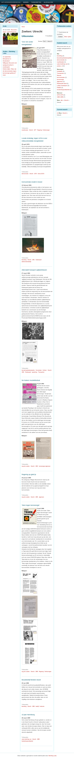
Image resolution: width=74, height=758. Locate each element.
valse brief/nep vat (26, 739)
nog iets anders (26, 466)
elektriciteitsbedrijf (26, 261)
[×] (57, 113)
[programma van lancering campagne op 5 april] (30, 617)
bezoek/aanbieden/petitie (28, 370)
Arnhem (45, 370)
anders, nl (60, 66)
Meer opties (67, 36)
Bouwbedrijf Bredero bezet (31, 680)
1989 (38, 739)
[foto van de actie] (33, 339)
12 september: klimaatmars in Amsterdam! (7, 59)
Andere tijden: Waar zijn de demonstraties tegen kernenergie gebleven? (9, 71)
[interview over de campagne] (30, 641)
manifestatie (25, 130)
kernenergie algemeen (44, 466)
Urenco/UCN (41, 173)
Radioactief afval (61, 83)
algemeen (41, 497)
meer (4, 75)
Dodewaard (38, 259)
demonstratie (25, 173)
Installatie (59, 71)
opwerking (34, 372)
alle (62, 100)
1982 (36, 466)
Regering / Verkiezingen (43, 130)
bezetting (24, 259)
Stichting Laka (52, 755)
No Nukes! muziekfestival (31, 380)
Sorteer (40, 41)
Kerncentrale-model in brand (32, 182)
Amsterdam (39, 370)
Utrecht (31, 130)
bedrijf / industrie (40, 706)
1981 (33, 259)
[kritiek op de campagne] (30, 664)
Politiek (59, 87)
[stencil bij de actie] (30, 236)
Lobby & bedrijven (62, 85)
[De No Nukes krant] (28, 459)
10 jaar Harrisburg (28, 715)
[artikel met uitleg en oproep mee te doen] (30, 594)
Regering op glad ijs (29, 474)
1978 (35, 173)
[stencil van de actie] (30, 363)
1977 (35, 130)
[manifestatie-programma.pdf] (28, 123)
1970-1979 (60, 95)
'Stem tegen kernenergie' (31, 505)
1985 (36, 497)
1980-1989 (60, 97)
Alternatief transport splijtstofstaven (34, 270)
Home (23, 26)
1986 (36, 671)
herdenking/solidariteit (27, 741)
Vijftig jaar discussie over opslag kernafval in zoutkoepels (10, 65)
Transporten (41, 372)
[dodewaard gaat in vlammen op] (33, 252)
